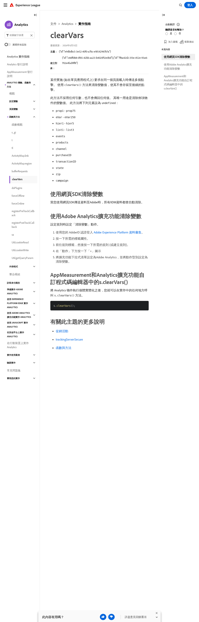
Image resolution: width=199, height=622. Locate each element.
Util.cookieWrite (20, 250)
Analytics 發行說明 (17, 64)
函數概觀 (17, 124)
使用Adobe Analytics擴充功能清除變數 (178, 66)
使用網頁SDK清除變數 (177, 57)
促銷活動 (62, 331)
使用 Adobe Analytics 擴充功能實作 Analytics (19, 315)
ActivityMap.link (20, 155)
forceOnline (18, 203)
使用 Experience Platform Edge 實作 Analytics (17, 303)
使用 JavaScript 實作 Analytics (17, 324)
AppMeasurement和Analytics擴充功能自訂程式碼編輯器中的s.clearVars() (178, 82)
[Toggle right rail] (163, 15)
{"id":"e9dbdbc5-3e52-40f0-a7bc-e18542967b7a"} (85, 51)
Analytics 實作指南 (18, 56)
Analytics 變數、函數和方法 (19, 84)
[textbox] (20, 35)
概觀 (12, 93)
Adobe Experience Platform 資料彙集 (117, 232)
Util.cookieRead (20, 242)
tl (12, 148)
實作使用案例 (13, 355)
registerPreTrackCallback (23, 213)
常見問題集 (14, 370)
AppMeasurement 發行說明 (20, 74)
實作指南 (84, 24)
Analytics (67, 24)
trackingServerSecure (69, 339)
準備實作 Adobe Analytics (15, 291)
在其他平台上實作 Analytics (15, 334)
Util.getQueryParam (22, 258)
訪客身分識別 (13, 282)
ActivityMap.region (22, 163)
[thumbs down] (111, 617)
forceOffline (18, 195)
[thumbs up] (103, 617)
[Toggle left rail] (35, 15)
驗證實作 (11, 362)
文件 (53, 24)
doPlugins (17, 188)
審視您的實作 (13, 378)
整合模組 (14, 274)
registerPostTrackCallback (23, 225)
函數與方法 (63, 348)
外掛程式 (13, 266)
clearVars (17, 179)
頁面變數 (13, 109)
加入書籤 (173, 41)
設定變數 (13, 101)
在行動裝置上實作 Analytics (18, 345)
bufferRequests (20, 171)
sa (13, 234)
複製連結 (189, 41)
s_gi (14, 132)
